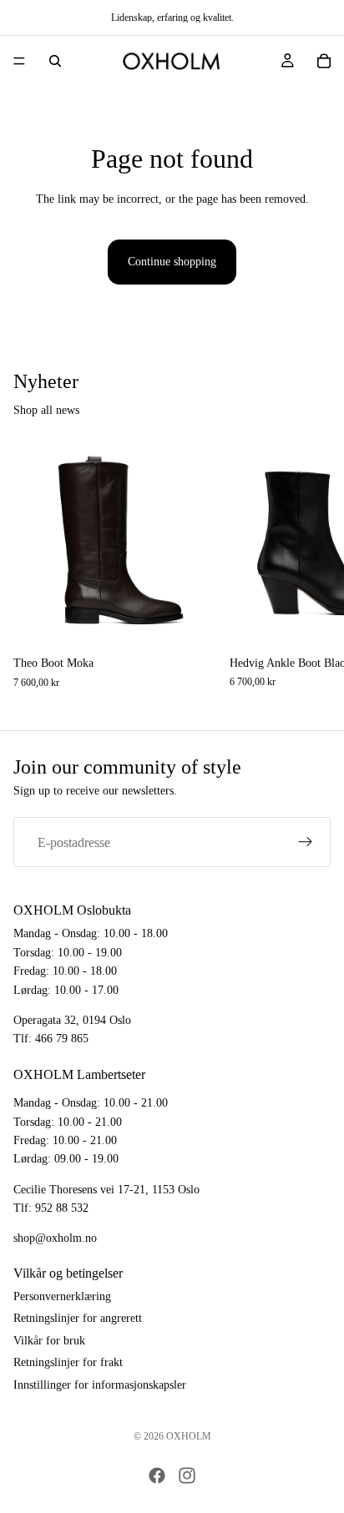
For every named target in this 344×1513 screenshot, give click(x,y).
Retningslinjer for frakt (68, 1363)
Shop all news (46, 410)
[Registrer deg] (305, 842)
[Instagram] (187, 1475)
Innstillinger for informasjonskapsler (99, 1385)
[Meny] (19, 61)
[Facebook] (157, 1475)
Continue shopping (172, 261)
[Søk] (55, 61)
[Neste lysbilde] (312, 565)
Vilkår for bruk (49, 1340)
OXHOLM (188, 1436)
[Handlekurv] (324, 61)
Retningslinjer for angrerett (77, 1319)
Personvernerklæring (62, 1296)
